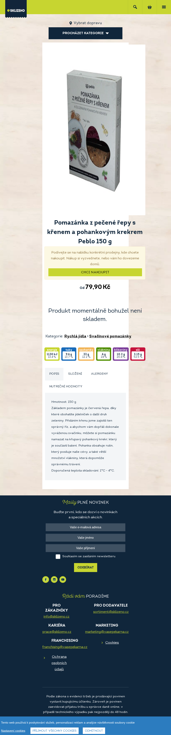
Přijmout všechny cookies (55, 731)
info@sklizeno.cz (56, 616)
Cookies (112, 642)
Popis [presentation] (54, 374)
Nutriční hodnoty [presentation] (65, 386)
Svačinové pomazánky (110, 336)
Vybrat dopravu (88, 23)
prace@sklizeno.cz (56, 632)
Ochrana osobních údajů (59, 663)
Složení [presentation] (75, 374)
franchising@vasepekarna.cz (64, 647)
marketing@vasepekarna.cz (107, 632)
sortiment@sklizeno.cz (111, 612)
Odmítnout (94, 731)
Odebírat (85, 567)
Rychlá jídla (75, 336)
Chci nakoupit (95, 272)
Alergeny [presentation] (99, 374)
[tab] (54, 374)
